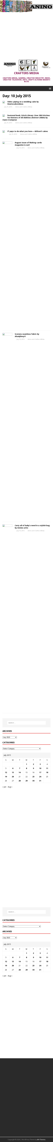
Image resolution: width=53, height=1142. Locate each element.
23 (33, 776)
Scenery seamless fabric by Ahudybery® (27, 335)
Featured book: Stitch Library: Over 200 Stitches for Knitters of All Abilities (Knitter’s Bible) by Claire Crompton (26, 117)
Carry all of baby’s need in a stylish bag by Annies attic (32, 526)
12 (6, 772)
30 (33, 781)
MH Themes (41, 1140)
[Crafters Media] (26, 11)
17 (40, 772)
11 (47, 768)
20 (13, 776)
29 (26, 781)
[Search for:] (26, 723)
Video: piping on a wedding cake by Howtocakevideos (23, 102)
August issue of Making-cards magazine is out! (28, 143)
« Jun (4, 787)
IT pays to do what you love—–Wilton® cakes (27, 131)
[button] (49, 88)
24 (40, 776)
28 (20, 781)
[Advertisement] (26, 35)
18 (47, 772)
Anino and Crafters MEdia (23, 107)
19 (6, 776)
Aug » (10, 787)
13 (13, 772)
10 (40, 768)
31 (40, 781)
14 (20, 772)
